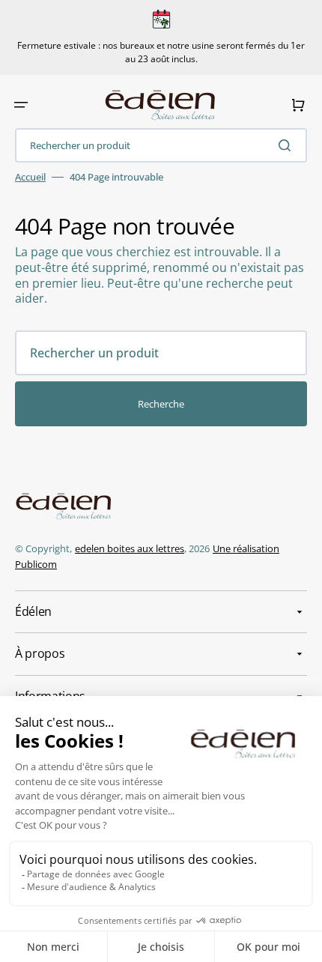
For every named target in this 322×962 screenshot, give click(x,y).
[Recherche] (287, 145)
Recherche (161, 404)
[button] (20, 104)
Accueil (30, 177)
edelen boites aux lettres (129, 548)
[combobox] (161, 145)
